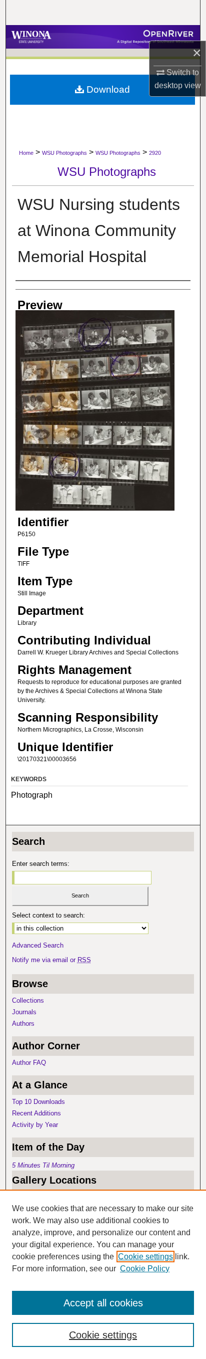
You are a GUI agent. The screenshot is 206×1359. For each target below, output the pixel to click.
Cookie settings (145, 1256)
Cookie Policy (145, 1268)
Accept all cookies (103, 1302)
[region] (103, 1274)
